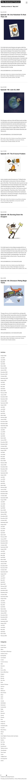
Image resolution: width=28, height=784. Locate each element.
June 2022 (3, 454)
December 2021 (4, 466)
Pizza (2, 719)
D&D (19, 265)
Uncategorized (4, 758)
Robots (2, 731)
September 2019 (4, 522)
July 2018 (3, 551)
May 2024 (3, 411)
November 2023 (4, 423)
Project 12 (3, 721)
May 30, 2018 (3, 12)
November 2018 (4, 543)
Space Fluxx (3, 738)
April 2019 (3, 532)
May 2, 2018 (3, 278)
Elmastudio (24, 778)
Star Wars (18, 77)
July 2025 (3, 382)
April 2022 (3, 458)
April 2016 (3, 606)
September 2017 (4, 571)
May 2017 (3, 580)
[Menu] (26, 2)
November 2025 (4, 374)
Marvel (2, 711)
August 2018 (3, 549)
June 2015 (3, 627)
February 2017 (4, 586)
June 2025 (3, 384)
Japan (2, 696)
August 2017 (3, 573)
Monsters (3, 713)
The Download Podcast (10, 2)
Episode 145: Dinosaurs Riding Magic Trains (14, 282)
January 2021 (3, 489)
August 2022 (3, 450)
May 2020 (3, 506)
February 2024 (4, 417)
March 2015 (3, 633)
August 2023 (3, 427)
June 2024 (3, 409)
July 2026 (3, 357)
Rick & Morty (3, 729)
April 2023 (3, 436)
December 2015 (4, 615)
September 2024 (4, 403)
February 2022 (4, 462)
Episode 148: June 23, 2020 (10, 90)
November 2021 (4, 468)
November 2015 (4, 617)
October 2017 (4, 569)
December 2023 (4, 421)
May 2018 (3, 555)
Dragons (2, 674)
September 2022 (4, 448)
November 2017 (4, 567)
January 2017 (3, 588)
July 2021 (3, 477)
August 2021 (3, 475)
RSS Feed (5, 774)
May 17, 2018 (3, 151)
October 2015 (4, 619)
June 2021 (3, 479)
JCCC (2, 698)
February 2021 (4, 487)
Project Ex (3, 723)
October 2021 (4, 471)
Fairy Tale (3, 680)
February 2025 (4, 392)
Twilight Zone (4, 756)
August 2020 (3, 499)
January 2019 (3, 538)
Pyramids (10, 77)
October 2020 (4, 495)
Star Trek (18, 141)
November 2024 (4, 398)
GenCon (2, 686)
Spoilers (13, 77)
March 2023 (3, 438)
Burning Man (3, 655)
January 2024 (3, 419)
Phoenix (22, 75)
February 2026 (4, 368)
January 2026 (3, 370)
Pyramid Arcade (4, 77)
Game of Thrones (4, 684)
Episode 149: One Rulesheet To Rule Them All (13, 16)
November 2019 (4, 518)
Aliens (2, 649)
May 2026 (3, 361)
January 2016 (3, 613)
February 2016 (4, 611)
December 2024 (4, 396)
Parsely (2, 715)
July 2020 (3, 501)
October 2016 (4, 594)
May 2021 (3, 481)
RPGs (17, 268)
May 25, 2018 (3, 87)
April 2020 (3, 508)
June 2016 (3, 602)
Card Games (3, 657)
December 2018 (4, 541)
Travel (2, 754)
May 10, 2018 (3, 212)
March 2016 (3, 608)
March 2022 (3, 460)
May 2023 (3, 433)
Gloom (4, 75)
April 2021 (3, 483)
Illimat (7, 75)
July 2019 (3, 526)
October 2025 (4, 376)
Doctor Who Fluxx (4, 672)
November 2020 (4, 493)
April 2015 (3, 631)
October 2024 (4, 401)
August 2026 (3, 355)
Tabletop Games (4, 748)
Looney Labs (17, 75)
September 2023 (4, 425)
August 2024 (3, 405)
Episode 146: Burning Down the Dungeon (12, 215)
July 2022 (3, 452)
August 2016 (3, 598)
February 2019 (4, 536)
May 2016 (3, 604)
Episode (24, 74)
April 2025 (3, 388)
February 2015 (4, 635)
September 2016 (4, 596)
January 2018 (3, 563)
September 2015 (4, 621)
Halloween (3, 690)
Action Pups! (3, 647)
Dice (2, 668)
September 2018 (4, 547)
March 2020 (3, 510)
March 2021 (3, 485)
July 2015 (3, 625)
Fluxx (2, 75)
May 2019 (3, 530)
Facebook (1, 774)
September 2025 (4, 378)
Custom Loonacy (4, 661)
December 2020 (4, 491)
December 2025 (4, 372)
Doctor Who (3, 670)
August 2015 (3, 623)
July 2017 (3, 576)
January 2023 (3, 440)
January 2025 (3, 394)
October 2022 (4, 446)
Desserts (3, 665)
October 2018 (4, 545)
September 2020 (4, 497)
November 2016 (4, 592)
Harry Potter (3, 692)
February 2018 (4, 561)
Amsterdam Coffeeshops (6, 651)
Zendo (2, 760)
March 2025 (3, 390)
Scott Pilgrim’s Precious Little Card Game (9, 735)
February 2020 (4, 512)
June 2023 (3, 431)
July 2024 (3, 407)
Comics (2, 659)
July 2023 (3, 429)
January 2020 (3, 514)
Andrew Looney (14, 74)
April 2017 (3, 582)
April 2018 (3, 557)
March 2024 (3, 415)
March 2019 (3, 534)
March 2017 (3, 584)
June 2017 (3, 578)
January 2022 (3, 464)
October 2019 (4, 520)
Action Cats (8, 74)
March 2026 (3, 366)
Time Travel (3, 752)
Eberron (20, 74)
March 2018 (3, 559)
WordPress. (11, 778)
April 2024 (3, 413)
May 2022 (3, 456)
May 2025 (3, 386)
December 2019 (4, 516)
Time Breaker (3, 750)
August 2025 (3, 380)
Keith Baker (11, 75)
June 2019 (3, 528)
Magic (2, 709)
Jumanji (2, 700)
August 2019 (3, 524)
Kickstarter (3, 705)
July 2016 (3, 600)
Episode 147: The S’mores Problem (13, 154)
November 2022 (4, 444)
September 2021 (4, 473)
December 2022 (4, 442)
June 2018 (3, 553)
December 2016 (4, 590)
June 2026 (3, 359)
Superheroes (3, 746)
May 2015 (3, 629)
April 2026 (3, 363)
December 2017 (4, 565)
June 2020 (3, 503)
